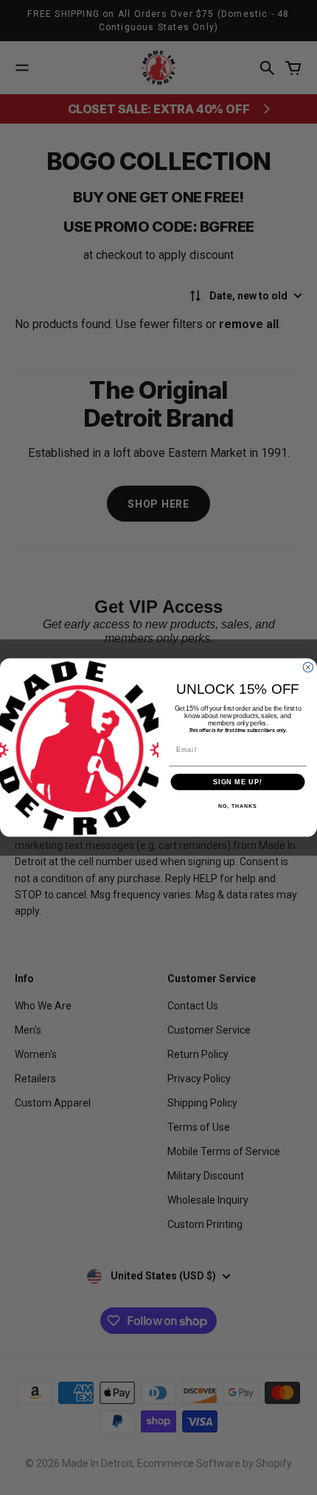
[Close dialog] (308, 667)
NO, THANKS (237, 806)
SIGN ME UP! (237, 781)
